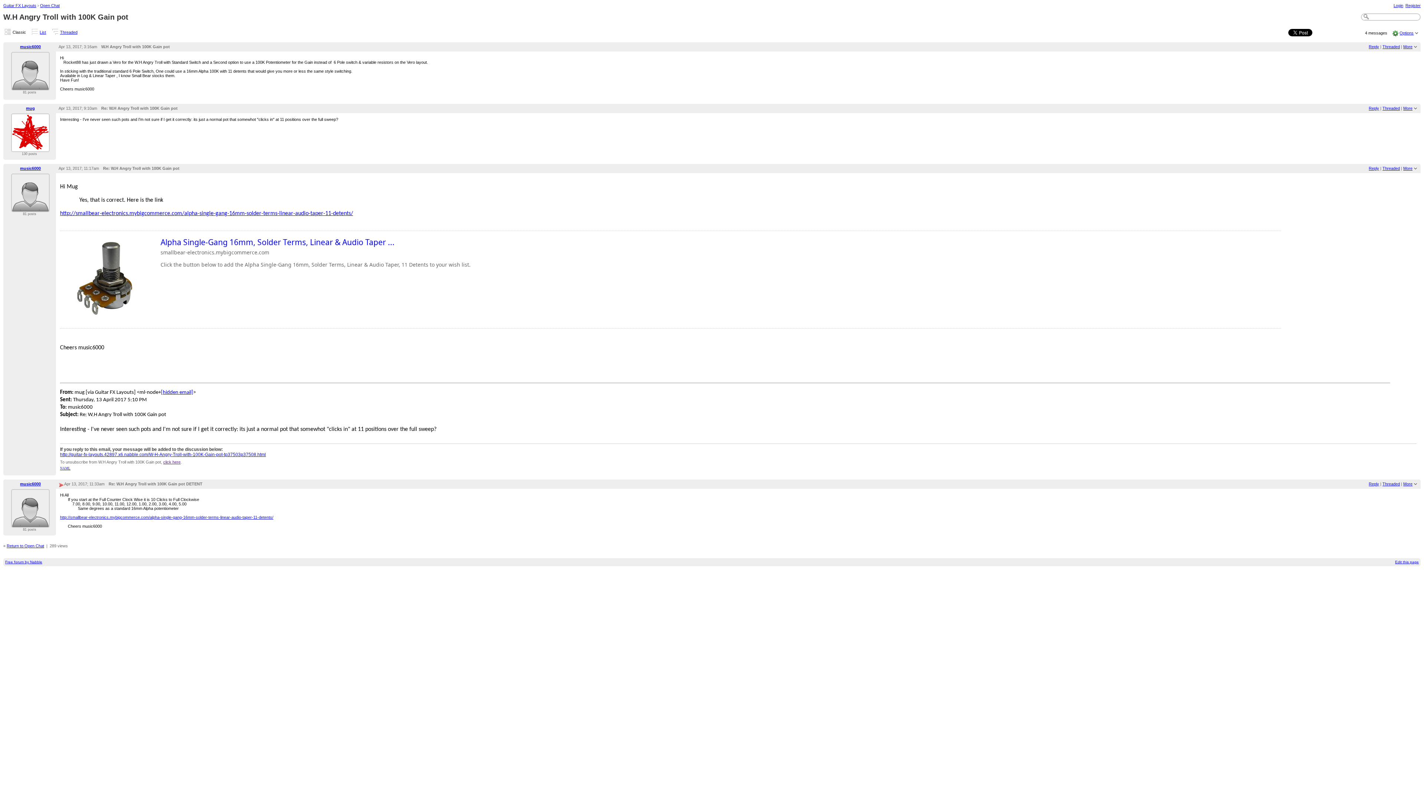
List (43, 32)
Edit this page (1407, 562)
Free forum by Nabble (23, 562)
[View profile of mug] (30, 147)
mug (30, 108)
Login (1398, 5)
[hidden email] (177, 392)
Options (1407, 33)
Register (1413, 5)
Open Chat (50, 5)
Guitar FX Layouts (19, 5)
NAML (65, 468)
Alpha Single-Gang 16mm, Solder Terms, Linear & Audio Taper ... (278, 242)
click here (172, 462)
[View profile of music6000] (30, 86)
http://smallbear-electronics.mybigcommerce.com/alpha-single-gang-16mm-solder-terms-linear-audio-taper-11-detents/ (206, 214)
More (1408, 46)
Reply (1374, 46)
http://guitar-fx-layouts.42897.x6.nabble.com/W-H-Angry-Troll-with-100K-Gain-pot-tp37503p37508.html (163, 454)
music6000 (30, 46)
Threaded (69, 32)
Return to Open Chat (25, 546)
